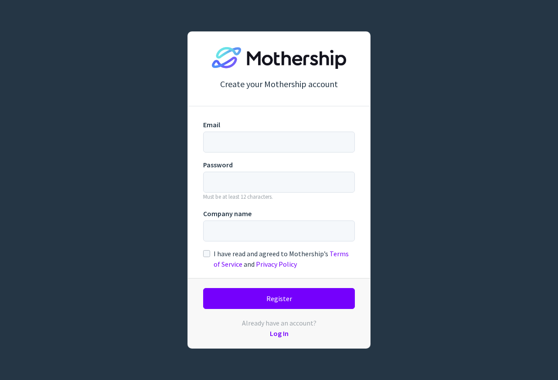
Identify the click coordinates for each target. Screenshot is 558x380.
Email (211, 124)
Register (279, 298)
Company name (227, 213)
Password (218, 164)
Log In (279, 333)
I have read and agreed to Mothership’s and (281, 258)
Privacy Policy (276, 264)
